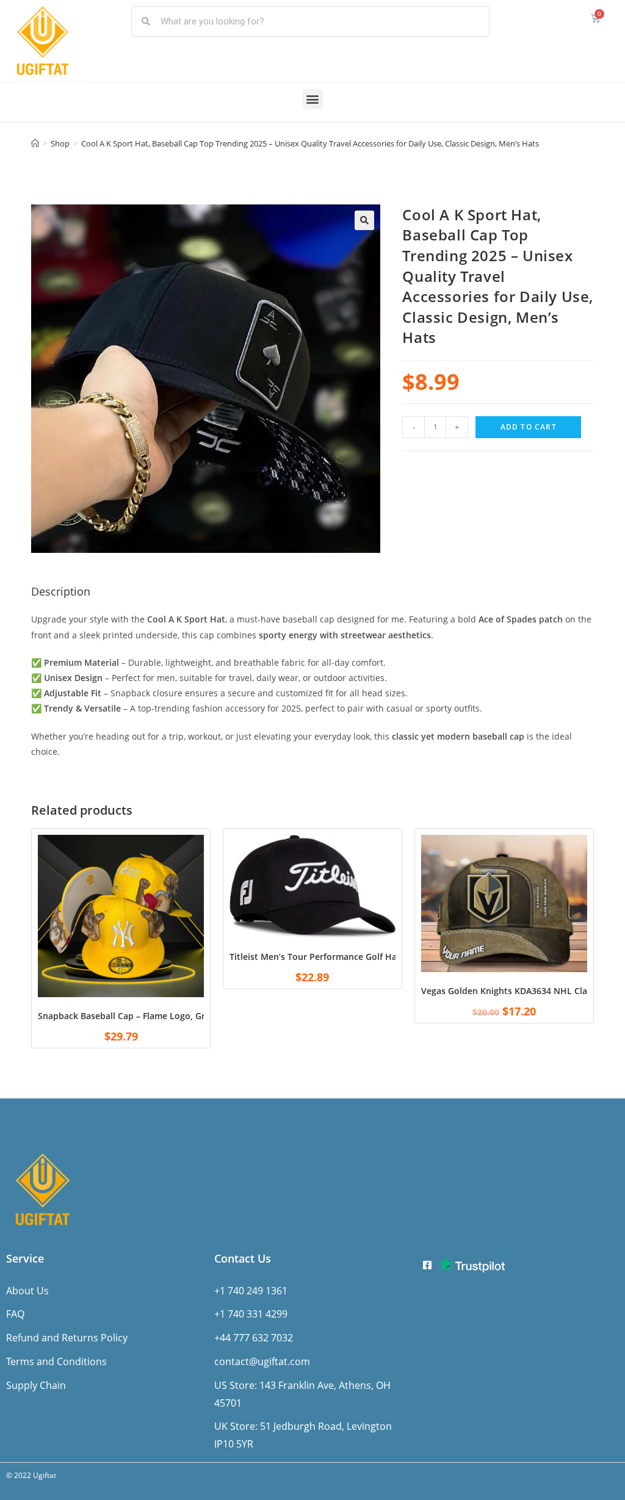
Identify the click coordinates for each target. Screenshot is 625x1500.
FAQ (15, 1314)
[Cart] (595, 18)
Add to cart (528, 427)
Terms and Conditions (56, 1361)
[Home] (35, 143)
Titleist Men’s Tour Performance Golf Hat (314, 956)
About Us (27, 1290)
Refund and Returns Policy (67, 1337)
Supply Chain (36, 1385)
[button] (313, 99)
